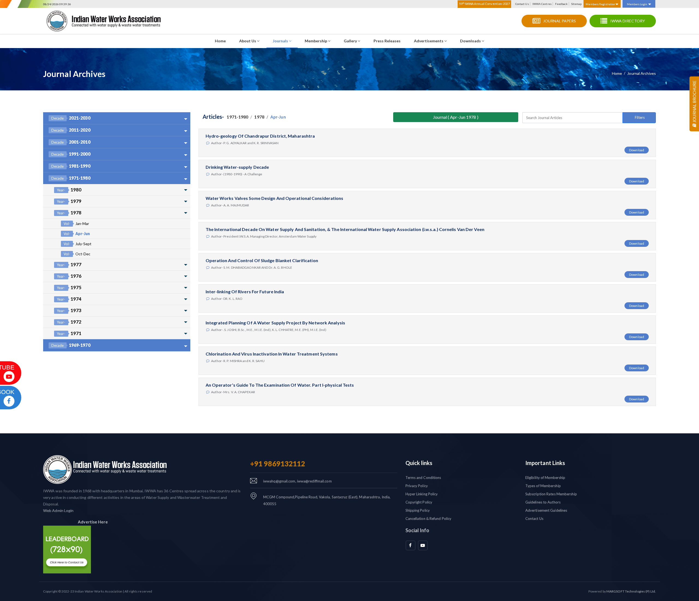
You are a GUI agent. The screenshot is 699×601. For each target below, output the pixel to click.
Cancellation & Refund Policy (428, 518)
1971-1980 (70, 177)
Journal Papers (559, 21)
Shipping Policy (417, 510)
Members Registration (601, 4)
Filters (640, 117)
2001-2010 (70, 141)
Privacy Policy (416, 486)
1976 (69, 276)
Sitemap (576, 3)
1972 (69, 322)
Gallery (351, 41)
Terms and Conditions (423, 477)
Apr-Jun (77, 233)
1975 (69, 287)
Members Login (637, 4)
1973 (69, 310)
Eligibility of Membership (545, 477)
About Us (248, 41)
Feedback (561, 3)
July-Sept (77, 243)
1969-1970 (70, 345)
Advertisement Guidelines (546, 510)
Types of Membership (543, 486)
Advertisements (429, 41)
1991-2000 (70, 153)
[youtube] (423, 545)
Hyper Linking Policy (421, 494)
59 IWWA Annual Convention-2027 (484, 3)
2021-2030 (70, 117)
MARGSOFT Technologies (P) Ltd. (631, 591)
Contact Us (522, 3)
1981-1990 (70, 165)
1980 (69, 190)
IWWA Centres (542, 3)
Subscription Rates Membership (551, 494)
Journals (281, 41)
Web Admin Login (58, 510)
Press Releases (387, 41)
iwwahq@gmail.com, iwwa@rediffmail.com (297, 481)
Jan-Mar (76, 223)
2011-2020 (70, 129)
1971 (69, 333)
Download (636, 150)
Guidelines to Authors (543, 502)
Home (220, 41)
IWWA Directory (627, 21)
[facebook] (410, 545)
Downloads (471, 41)
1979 (69, 201)
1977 (69, 264)
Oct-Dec (77, 253)
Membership (316, 41)
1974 (69, 299)
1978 (69, 212)
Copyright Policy (419, 502)
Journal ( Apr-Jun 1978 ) (455, 117)
